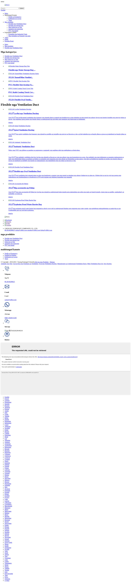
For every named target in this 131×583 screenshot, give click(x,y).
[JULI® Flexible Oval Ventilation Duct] (20, 167)
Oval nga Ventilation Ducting (48, 264)
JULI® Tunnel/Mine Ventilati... (20, 77)
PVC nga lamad (13, 31)
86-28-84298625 (10, 230)
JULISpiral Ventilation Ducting (21, 130)
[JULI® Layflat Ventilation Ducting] (19, 109)
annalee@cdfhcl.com (33, 230)
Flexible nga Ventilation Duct (17, 24)
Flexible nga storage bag (15, 25)
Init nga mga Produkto (42, 262)
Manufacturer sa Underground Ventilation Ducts (72, 264)
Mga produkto (9, 22)
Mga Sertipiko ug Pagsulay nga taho (19, 36)
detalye (10, 122)
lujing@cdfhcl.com (46, 230)
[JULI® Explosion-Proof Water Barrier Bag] (22, 200)
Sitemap (52, 262)
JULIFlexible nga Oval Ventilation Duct (24, 171)
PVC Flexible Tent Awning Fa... (20, 85)
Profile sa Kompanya (14, 17)
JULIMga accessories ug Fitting (21, 188)
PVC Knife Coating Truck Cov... (21, 92)
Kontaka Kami (9, 41)
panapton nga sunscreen (15, 29)
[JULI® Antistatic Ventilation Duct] (19, 142)
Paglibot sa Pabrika (10, 255)
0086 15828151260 (10, 318)
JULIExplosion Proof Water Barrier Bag (25, 204)
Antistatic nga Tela (6, 264)
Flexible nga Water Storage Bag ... (21, 70)
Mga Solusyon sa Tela (15, 27)
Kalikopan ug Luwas (14, 18)
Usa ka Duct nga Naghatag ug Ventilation (25, 264)
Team (10, 20)
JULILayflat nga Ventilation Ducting (23, 113)
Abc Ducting (107, 264)
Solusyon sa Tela (10, 242)
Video (6, 37)
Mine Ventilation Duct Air (95, 264)
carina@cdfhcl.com (21, 230)
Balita (6, 39)
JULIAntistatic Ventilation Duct (21, 146)
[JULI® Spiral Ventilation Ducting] (19, 126)
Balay (6, 13)
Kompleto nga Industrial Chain (17, 34)
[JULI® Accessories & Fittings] (18, 184)
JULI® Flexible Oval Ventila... (20, 100)
